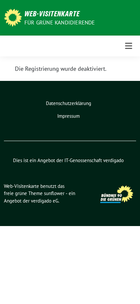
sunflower (54, 193)
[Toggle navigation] (128, 45)
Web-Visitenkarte (52, 13)
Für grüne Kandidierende (59, 22)
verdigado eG (44, 201)
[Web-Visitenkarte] (13, 17)
